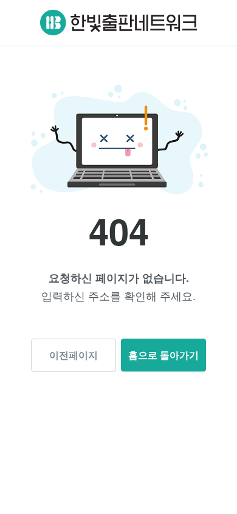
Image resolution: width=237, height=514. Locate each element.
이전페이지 (73, 355)
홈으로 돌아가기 (163, 355)
